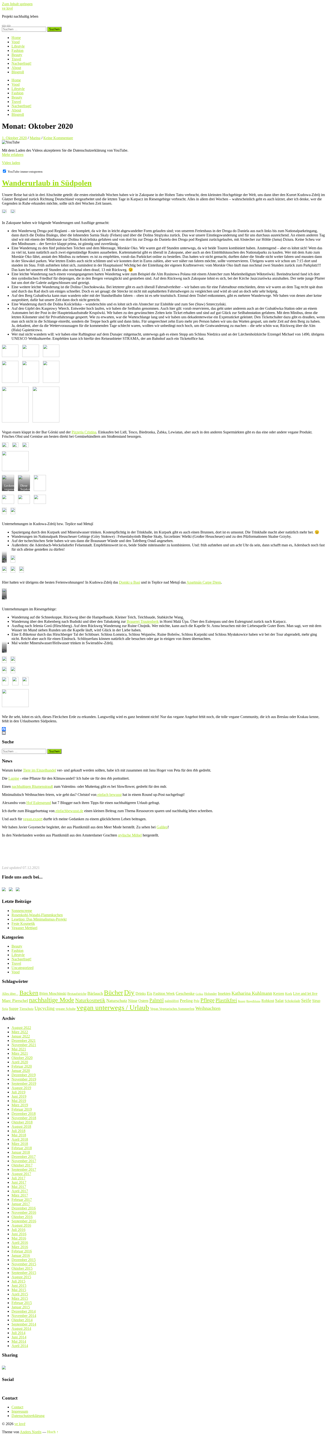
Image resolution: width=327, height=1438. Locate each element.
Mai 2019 (18, 1101)
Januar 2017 (20, 1204)
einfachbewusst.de (69, 811)
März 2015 (19, 1298)
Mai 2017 (18, 1187)
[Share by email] (5, 1368)
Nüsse (132, 1000)
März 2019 (19, 1105)
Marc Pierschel (15, 1000)
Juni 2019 (18, 1096)
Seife (306, 1000)
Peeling (186, 1000)
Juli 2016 (18, 1230)
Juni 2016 (18, 1234)
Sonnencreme (21, 911)
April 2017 (19, 1191)
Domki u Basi (129, 582)
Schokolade (292, 1001)
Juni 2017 (18, 1182)
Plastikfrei (226, 1000)
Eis (149, 993)
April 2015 (19, 1294)
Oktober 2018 (22, 1122)
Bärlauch (95, 993)
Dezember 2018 (23, 1114)
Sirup (316, 1000)
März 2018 (19, 1144)
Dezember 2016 (23, 1208)
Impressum (19, 1411)
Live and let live (305, 993)
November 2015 (23, 1264)
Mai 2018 (18, 1135)
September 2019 (23, 1083)
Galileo (162, 827)
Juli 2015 (18, 1281)
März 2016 (19, 1247)
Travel (16, 59)
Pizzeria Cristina (84, 432)
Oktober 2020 (22, 1058)
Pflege (207, 1000)
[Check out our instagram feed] (19, 890)
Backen (28, 992)
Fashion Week (164, 993)
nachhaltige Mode (51, 999)
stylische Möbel (130, 835)
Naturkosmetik (90, 1000)
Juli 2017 (18, 1178)
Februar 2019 (21, 1109)
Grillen (199, 994)
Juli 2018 (18, 1131)
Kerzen (278, 993)
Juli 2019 (18, 1092)
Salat (279, 1000)
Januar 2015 (20, 1307)
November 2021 (23, 1045)
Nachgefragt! (21, 63)
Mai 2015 (18, 1290)
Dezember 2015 (23, 1260)
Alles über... (10, 994)
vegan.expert (32, 819)
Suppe (13, 1008)
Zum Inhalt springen (17, 4)
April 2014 (19, 1346)
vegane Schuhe (66, 1009)
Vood (15, 42)
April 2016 (19, 1243)
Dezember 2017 (23, 1157)
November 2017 (23, 1161)
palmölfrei (172, 1001)
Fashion (17, 50)
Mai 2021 (18, 1049)
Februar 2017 (21, 1200)
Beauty (16, 55)
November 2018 (23, 1118)
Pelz (196, 1001)
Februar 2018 (21, 1148)
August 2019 (21, 1088)
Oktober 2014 (22, 1320)
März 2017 (19, 1195)
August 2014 (21, 1328)
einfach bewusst (109, 795)
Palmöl (156, 1000)
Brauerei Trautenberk (143, 621)
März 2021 (19, 1053)
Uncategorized (22, 968)
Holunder (210, 994)
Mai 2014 (18, 1341)
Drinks (140, 993)
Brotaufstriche (76, 994)
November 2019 (23, 1079)
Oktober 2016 (22, 1217)
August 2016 (21, 1225)
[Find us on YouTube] (12, 890)
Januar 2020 (20, 1071)
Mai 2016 (18, 1238)
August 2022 (21, 1028)
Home (16, 38)
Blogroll (17, 72)
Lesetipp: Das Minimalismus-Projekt (39, 919)
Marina (35, 138)
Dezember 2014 (23, 1311)
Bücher (113, 992)
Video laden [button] (11, 163)
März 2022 (19, 1032)
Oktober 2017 (22, 1165)
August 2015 (21, 1277)
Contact (17, 1407)
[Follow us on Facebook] (5, 890)
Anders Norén (30, 1432)
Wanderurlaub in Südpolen (47, 183)
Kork (288, 994)
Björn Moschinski (52, 993)
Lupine (13, 778)
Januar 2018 (20, 1152)
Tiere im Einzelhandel (39, 770)
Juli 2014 (18, 1333)
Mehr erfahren (12, 155)
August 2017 (21, 1174)
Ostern (143, 1000)
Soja (5, 1009)
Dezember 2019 (23, 1075)
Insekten (224, 993)
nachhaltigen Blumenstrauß (32, 786)
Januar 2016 (20, 1255)
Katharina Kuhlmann (251, 993)
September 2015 (23, 1273)
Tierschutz (26, 1009)
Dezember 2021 (23, 1041)
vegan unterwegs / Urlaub (113, 1007)
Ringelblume (253, 1001)
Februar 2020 (21, 1066)
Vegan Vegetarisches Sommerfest (172, 1009)
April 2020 (19, 1062)
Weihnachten (207, 1008)
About (16, 68)
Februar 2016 (21, 1251)
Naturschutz (116, 1000)
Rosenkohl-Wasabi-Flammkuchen (37, 915)
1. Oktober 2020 (14, 138)
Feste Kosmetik (23, 923)
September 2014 (23, 1324)
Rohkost (267, 1000)
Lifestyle (18, 46)
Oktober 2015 (22, 1268)
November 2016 (23, 1212)
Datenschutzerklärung (28, 1416)
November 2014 (23, 1316)
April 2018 (19, 1139)
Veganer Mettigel (24, 928)
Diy (129, 992)
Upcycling (44, 1008)
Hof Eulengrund (38, 803)
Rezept (241, 1001)
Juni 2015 (18, 1286)
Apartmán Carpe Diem (203, 582)
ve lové (7, 8)
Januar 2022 (20, 1036)
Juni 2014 (18, 1337)
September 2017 (23, 1169)
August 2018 (21, 1126)
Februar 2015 (21, 1303)
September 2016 (23, 1221)
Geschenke (185, 993)
